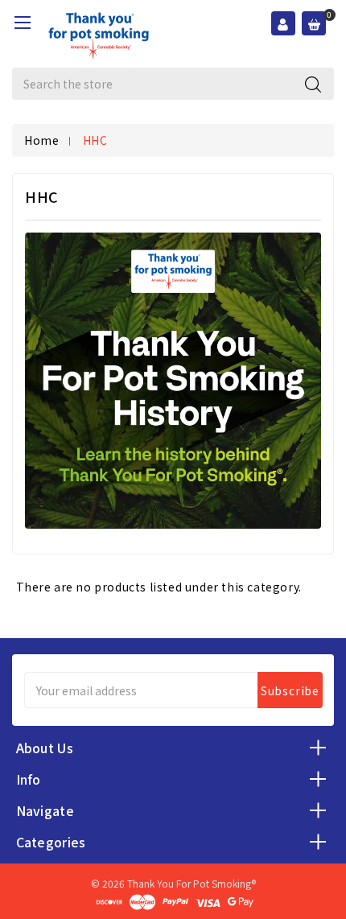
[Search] (313, 84)
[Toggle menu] (22, 22)
